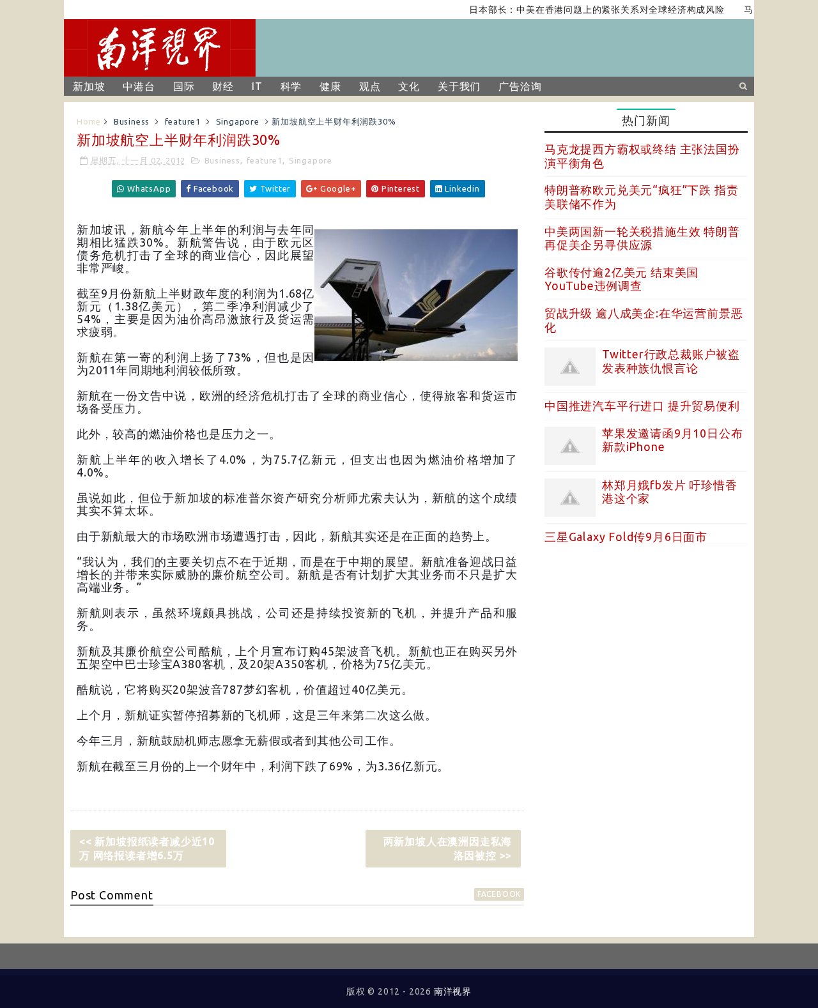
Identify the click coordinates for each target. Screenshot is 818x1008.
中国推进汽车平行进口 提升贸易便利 (642, 405)
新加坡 (89, 86)
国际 (184, 86)
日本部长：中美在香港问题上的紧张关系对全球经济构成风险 (582, 9)
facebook (499, 894)
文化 (409, 86)
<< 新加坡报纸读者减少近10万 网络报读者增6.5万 (147, 848)
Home (89, 121)
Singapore (237, 121)
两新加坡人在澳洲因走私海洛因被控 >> (448, 848)
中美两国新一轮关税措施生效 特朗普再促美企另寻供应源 (642, 238)
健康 (330, 86)
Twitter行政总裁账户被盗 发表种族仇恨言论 (671, 360)
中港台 (139, 86)
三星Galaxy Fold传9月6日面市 (625, 536)
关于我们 (459, 86)
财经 (223, 86)
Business (132, 121)
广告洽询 (519, 86)
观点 (370, 86)
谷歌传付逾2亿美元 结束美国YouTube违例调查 (621, 279)
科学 (291, 86)
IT (257, 86)
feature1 (183, 121)
